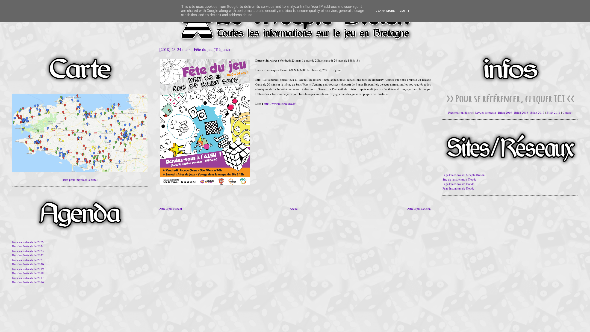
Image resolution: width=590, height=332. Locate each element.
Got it (404, 10)
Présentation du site (460, 112)
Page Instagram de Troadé (458, 188)
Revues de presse (485, 112)
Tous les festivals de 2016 (28, 282)
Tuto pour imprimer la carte (80, 180)
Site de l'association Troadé (459, 179)
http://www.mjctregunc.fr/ (280, 103)
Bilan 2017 (537, 112)
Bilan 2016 (553, 112)
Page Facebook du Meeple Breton (463, 175)
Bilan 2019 (505, 112)
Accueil (294, 209)
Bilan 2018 (521, 112)
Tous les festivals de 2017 (28, 278)
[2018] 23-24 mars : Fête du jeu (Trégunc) (194, 49)
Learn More (385, 10)
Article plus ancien (419, 209)
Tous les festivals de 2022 (28, 255)
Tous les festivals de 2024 (28, 246)
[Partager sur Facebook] (170, 190)
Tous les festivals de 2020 (28, 264)
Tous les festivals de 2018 (28, 273)
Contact (567, 112)
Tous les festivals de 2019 (28, 269)
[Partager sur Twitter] (165, 190)
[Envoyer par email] (161, 190)
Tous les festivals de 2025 (28, 242)
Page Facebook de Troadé (458, 184)
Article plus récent (170, 209)
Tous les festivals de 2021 (28, 260)
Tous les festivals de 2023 (28, 251)
